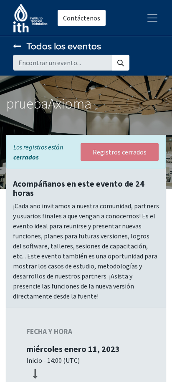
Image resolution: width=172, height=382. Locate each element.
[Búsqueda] (120, 63)
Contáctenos (81, 18)
